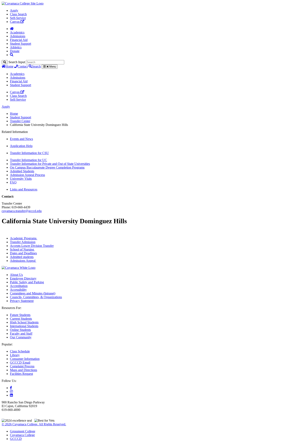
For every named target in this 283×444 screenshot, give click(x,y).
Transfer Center (20, 121)
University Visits (21, 178)
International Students (24, 326)
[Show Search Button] (11, 55)
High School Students (24, 322)
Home (9, 66)
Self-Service (18, 18)
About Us (16, 274)
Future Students (20, 315)
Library (15, 355)
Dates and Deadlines (23, 253)
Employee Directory (23, 278)
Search (36, 66)
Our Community (20, 337)
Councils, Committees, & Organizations (36, 297)
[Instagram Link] (11, 391)
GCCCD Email (20, 362)
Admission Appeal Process (27, 175)
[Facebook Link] (11, 388)
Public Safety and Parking (27, 282)
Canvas (15, 21)
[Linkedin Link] (11, 395)
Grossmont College (22, 431)
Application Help (21, 146)
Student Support (20, 43)
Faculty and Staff (21, 333)
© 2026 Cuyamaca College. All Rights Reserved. (34, 424)
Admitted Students (22, 171)
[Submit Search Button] (5, 62)
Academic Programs (23, 238)
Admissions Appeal (23, 260)
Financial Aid (19, 40)
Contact (23, 66)
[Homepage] (12, 28)
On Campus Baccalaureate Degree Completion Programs (47, 167)
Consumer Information (25, 359)
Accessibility (18, 289)
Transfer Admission (22, 242)
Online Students (20, 330)
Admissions (17, 36)
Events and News (21, 139)
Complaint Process (22, 366)
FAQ (13, 182)
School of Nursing (22, 249)
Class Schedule (20, 351)
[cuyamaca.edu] (23, 3)
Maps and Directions (23, 370)
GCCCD (16, 438)
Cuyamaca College (22, 435)
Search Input (16, 62)
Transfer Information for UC (28, 160)
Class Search (18, 14)
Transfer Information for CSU (29, 153)
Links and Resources (23, 189)
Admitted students (22, 257)
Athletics (16, 47)
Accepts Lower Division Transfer (32, 245)
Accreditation (19, 286)
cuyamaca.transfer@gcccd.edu (22, 211)
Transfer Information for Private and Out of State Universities (50, 163)
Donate (14, 51)
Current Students (21, 318)
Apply (14, 10)
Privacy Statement (22, 301)
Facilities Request (21, 373)
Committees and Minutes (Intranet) (32, 293)
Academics (17, 32)
